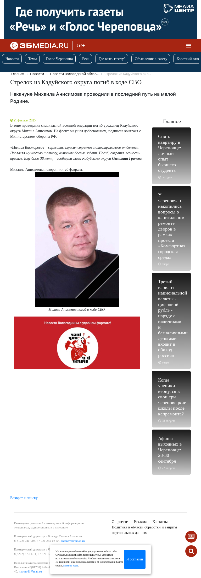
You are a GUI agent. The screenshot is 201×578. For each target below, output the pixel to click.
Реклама (140, 522)
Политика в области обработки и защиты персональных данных (144, 530)
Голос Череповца (59, 59)
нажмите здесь (70, 565)
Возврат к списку (24, 498)
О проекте (120, 522)
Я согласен (134, 559)
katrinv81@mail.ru (30, 571)
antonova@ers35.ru (73, 540)
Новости (12, 59)
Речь (85, 59)
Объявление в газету (151, 59)
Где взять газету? (112, 59)
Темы (32, 59)
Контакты (160, 522)
